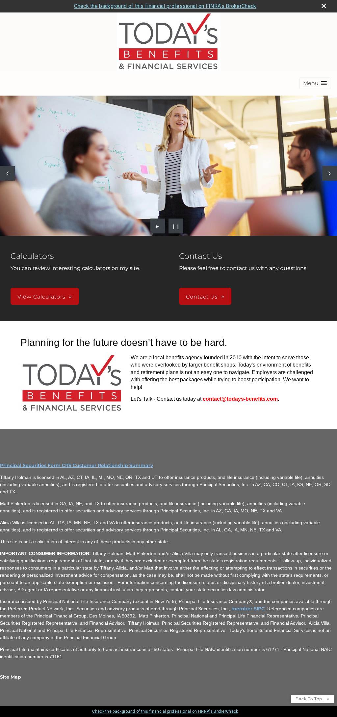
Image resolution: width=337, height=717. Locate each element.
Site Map (10, 677)
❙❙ (176, 226)
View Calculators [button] (41, 297)
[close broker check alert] (323, 6)
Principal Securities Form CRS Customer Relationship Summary (76, 465)
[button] (314, 83)
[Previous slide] (7, 173)
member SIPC (248, 609)
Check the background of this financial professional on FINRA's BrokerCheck (165, 6)
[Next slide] (329, 173)
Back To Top (310, 698)
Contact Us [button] (202, 297)
